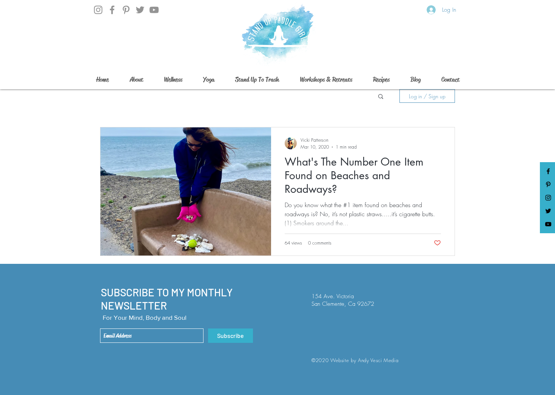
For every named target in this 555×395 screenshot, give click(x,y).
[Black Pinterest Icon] (548, 184)
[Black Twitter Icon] (548, 211)
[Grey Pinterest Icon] (126, 9)
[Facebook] (112, 9)
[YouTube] (154, 9)
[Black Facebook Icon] (548, 171)
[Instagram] (98, 9)
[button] (380, 97)
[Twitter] (140, 9)
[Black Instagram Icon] (548, 197)
